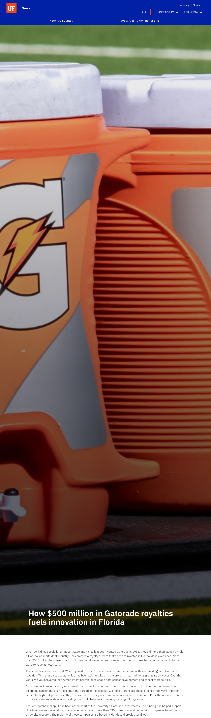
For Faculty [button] (166, 12)
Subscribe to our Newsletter (141, 20)
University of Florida (190, 5)
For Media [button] (191, 12)
